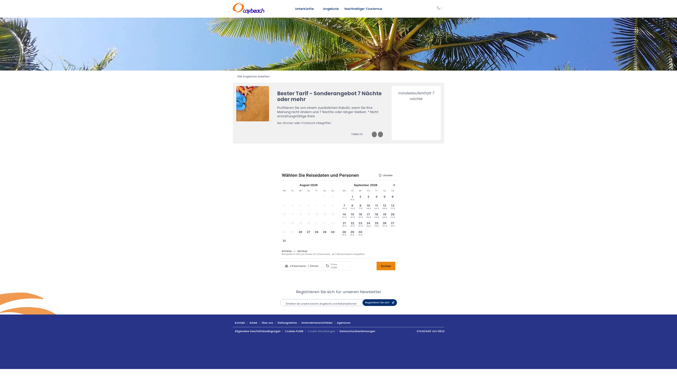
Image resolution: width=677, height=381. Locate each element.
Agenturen (343, 323)
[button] (325, 197)
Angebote (331, 9)
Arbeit (253, 323)
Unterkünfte (304, 9)
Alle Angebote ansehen (253, 76)
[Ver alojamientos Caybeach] (316, 9)
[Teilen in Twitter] (380, 134)
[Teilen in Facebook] (374, 134)
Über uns (267, 323)
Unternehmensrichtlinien (317, 323)
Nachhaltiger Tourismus (363, 9)
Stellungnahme (287, 323)
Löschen (387, 175)
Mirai (441, 331)
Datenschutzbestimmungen (357, 331)
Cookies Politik (294, 331)
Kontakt (240, 323)
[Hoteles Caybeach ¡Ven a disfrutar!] (248, 9)
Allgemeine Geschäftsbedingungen (257, 331)
